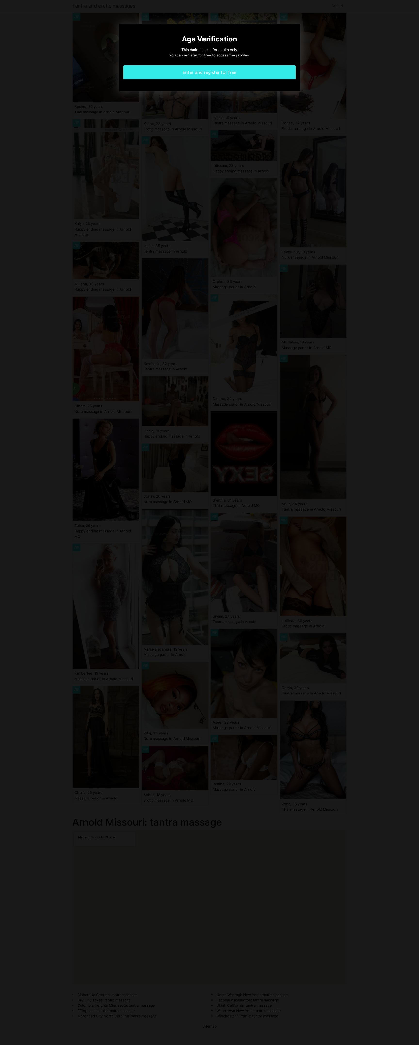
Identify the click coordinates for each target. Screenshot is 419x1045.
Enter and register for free (209, 72)
